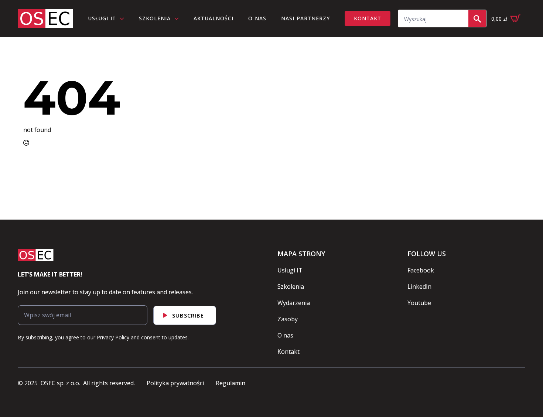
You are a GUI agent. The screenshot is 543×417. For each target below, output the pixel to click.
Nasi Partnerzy (305, 18)
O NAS (257, 18)
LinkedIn (419, 286)
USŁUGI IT (102, 18)
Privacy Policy (113, 337)
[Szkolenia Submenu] (178, 18)
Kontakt (288, 352)
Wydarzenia (293, 303)
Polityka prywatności (175, 383)
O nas (285, 335)
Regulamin (230, 383)
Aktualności (213, 18)
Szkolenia (155, 18)
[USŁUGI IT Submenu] (124, 18)
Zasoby (287, 319)
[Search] (477, 19)
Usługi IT (290, 270)
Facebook (420, 270)
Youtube (419, 303)
